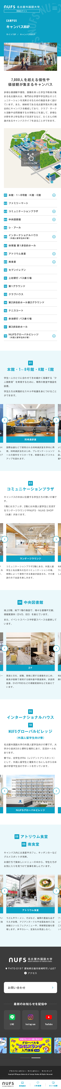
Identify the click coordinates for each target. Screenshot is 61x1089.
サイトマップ (47, 1071)
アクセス (32, 973)
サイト (11, 34)
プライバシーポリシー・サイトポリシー (24, 1071)
